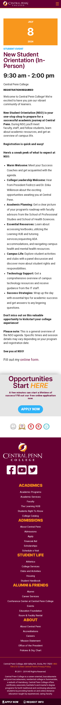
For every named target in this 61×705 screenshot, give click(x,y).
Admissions (30, 531)
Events (30, 606)
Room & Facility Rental (30, 615)
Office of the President (30, 645)
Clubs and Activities (30, 571)
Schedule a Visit (30, 550)
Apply (30, 536)
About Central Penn (30, 526)
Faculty (30, 501)
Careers (30, 636)
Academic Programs (30, 492)
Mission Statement (30, 640)
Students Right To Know (30, 511)
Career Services (30, 596)
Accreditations (30, 631)
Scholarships (30, 545)
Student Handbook (30, 580)
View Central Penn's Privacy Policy (35, 666)
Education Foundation (30, 610)
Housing (30, 576)
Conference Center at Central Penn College (30, 601)
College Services (30, 566)
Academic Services (30, 496)
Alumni (30, 591)
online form (29, 360)
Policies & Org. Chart (30, 650)
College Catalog (30, 516)
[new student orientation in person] (11, 470)
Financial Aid (30, 541)
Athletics (30, 561)
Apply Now (11, 702)
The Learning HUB (30, 506)
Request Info (35, 702)
